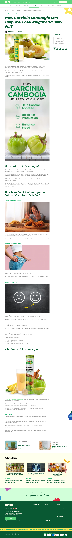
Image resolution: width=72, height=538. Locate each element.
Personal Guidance (48, 512)
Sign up (10, 518)
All (11, 5)
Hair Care (25, 5)
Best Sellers (35, 512)
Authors (46, 508)
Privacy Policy (59, 510)
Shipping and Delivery (61, 508)
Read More (20, 448)
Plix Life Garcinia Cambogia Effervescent (14, 399)
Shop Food (35, 508)
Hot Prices (35, 519)
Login (58, 518)
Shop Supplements (36, 506)
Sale (19, 2)
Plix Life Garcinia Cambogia (59, 43)
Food (48, 5)
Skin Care (17, 5)
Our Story (24, 2)
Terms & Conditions (60, 512)
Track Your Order (60, 520)
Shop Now (63, 2)
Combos (34, 521)
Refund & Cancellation (61, 506)
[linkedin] (63, 49)
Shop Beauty (35, 510)
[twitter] (66, 49)
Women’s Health (56, 5)
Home (6, 10)
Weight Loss (34, 5)
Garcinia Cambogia (17, 14)
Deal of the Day (36, 523)
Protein (42, 5)
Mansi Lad (10, 31)
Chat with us (47, 525)
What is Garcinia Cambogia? (59, 38)
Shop (15, 2)
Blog (30, 2)
